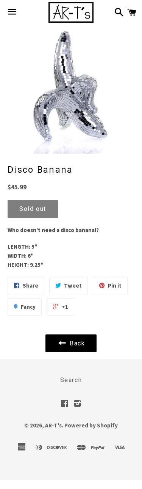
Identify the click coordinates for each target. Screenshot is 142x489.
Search (71, 380)
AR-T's (53, 425)
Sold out (32, 208)
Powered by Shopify (91, 425)
